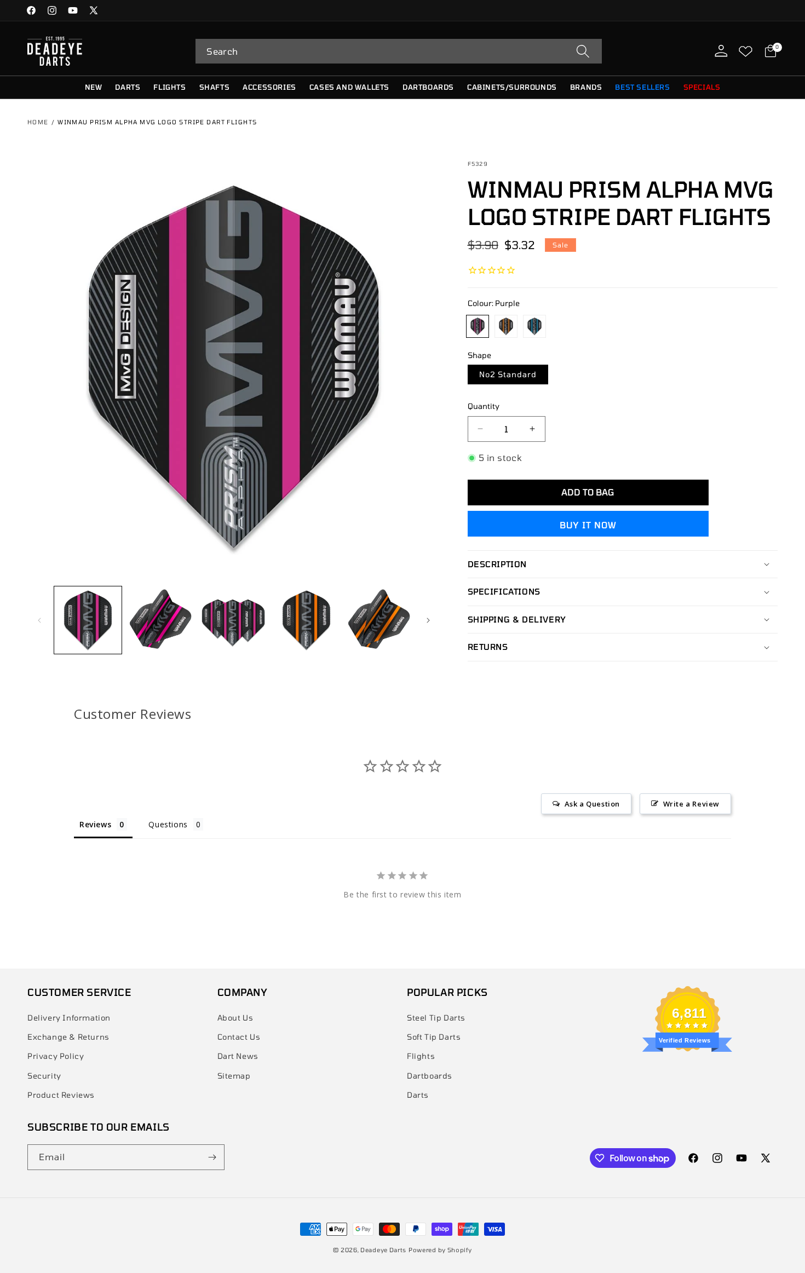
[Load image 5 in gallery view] (379, 620)
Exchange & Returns (68, 1036)
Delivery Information (69, 1017)
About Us (235, 1017)
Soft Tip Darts (434, 1036)
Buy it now (588, 525)
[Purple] (477, 326)
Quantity (483, 406)
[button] (399, 51)
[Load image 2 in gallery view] (88, 620)
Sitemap (234, 1075)
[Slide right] (428, 620)
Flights (421, 1056)
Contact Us (239, 1036)
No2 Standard (508, 374)
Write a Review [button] (691, 804)
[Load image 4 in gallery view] (306, 620)
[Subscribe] (212, 1157)
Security (44, 1075)
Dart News (237, 1056)
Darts (418, 1094)
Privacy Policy (55, 1056)
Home (38, 121)
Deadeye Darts (383, 1249)
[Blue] (534, 326)
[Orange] (506, 326)
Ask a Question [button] (592, 804)
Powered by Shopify (440, 1249)
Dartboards (429, 1075)
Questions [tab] (167, 824)
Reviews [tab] (95, 824)
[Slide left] (39, 620)
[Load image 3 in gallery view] (233, 620)
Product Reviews (61, 1094)
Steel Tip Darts (436, 1017)
